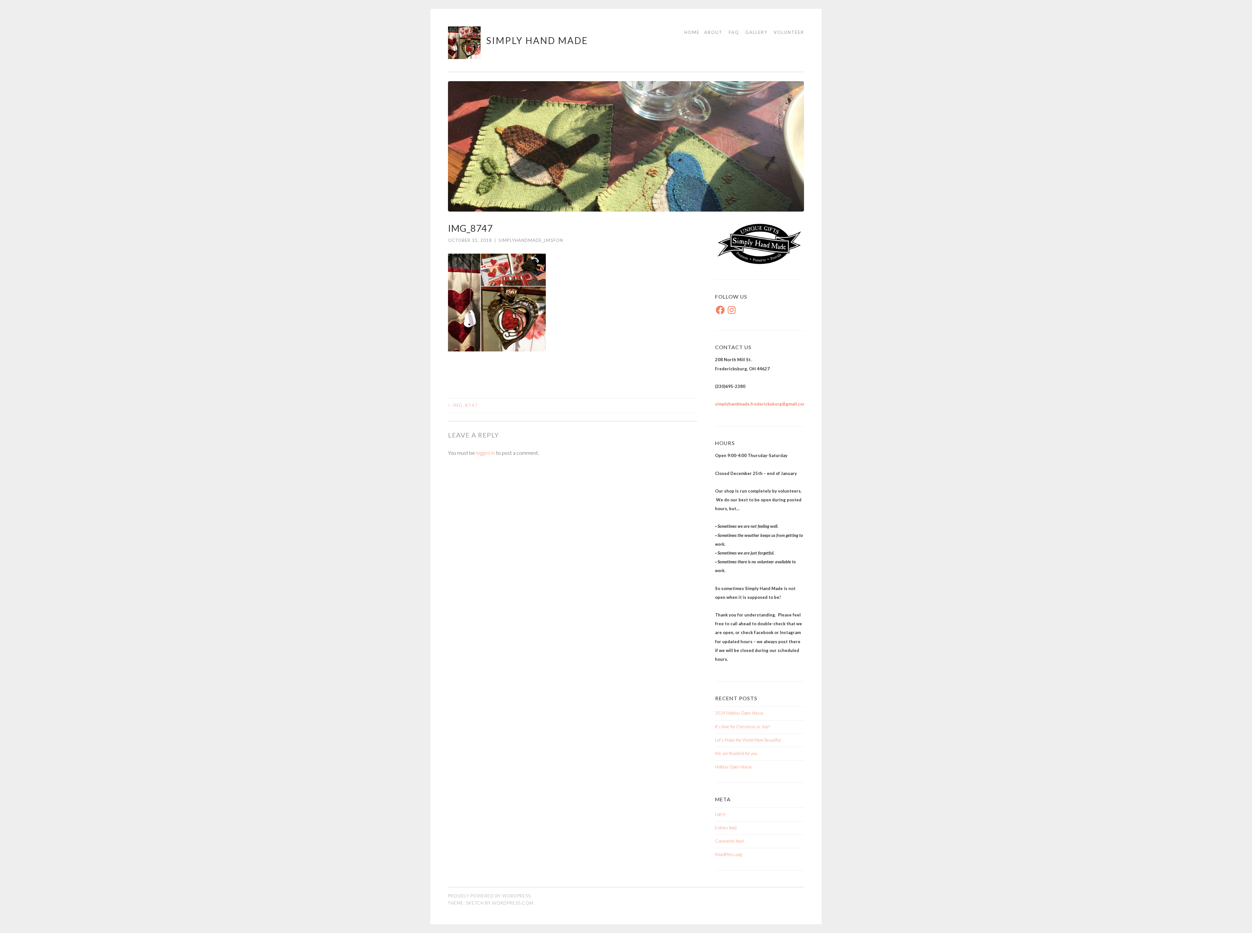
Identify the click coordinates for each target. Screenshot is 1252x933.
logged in (485, 453)
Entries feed (726, 827)
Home (692, 32)
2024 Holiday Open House (739, 713)
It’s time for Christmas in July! (742, 726)
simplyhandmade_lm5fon (531, 240)
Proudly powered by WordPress (489, 895)
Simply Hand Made (537, 40)
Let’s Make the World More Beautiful (748, 740)
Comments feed (729, 841)
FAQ (734, 32)
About (713, 32)
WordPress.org (728, 854)
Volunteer (789, 32)
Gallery (756, 32)
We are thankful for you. (736, 753)
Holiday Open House (733, 766)
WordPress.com (512, 903)
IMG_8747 (463, 405)
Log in (720, 814)
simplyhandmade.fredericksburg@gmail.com (760, 404)
